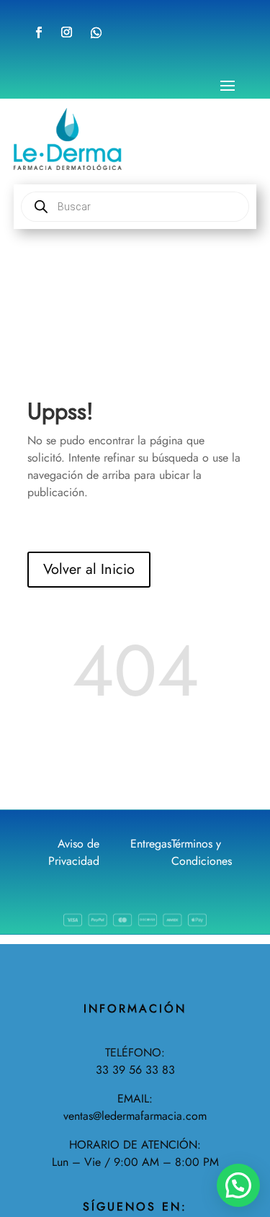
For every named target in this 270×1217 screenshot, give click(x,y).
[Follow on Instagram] (67, 32)
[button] (238, 1185)
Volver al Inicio (89, 569)
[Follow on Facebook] (38, 32)
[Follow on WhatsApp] (96, 32)
